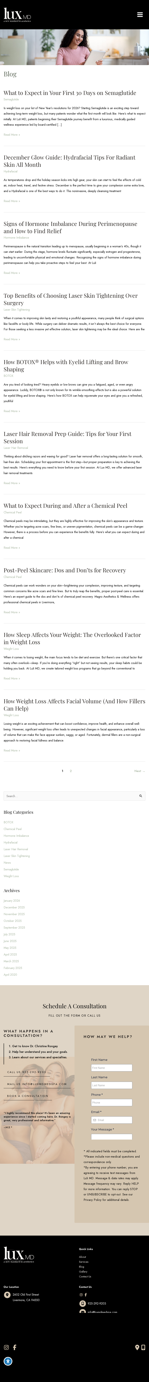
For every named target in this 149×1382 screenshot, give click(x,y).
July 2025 (9, 934)
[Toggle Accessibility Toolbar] (8, 1361)
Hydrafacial (11, 171)
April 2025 (10, 954)
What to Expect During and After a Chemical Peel (65, 505)
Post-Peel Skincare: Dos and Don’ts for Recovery (65, 570)
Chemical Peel (13, 512)
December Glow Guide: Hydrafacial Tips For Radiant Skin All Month (69, 160)
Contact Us (85, 1276)
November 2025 (14, 914)
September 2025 (14, 927)
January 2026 (12, 900)
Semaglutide (11, 99)
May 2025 (10, 948)
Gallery (83, 1271)
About (82, 1257)
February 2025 (13, 968)
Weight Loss (11, 649)
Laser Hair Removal (16, 448)
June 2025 (10, 941)
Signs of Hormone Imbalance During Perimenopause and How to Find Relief (70, 227)
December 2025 (14, 907)
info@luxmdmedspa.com (102, 1312)
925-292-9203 (97, 1303)
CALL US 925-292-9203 (26, 1072)
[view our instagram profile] (81, 1295)
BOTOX (8, 376)
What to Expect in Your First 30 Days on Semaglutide (70, 92)
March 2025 (11, 961)
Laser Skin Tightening (17, 309)
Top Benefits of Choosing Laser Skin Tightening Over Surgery (71, 299)
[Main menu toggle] (139, 14)
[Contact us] (137, 1347)
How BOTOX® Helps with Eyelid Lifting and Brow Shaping (66, 365)
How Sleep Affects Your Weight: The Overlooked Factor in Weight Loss (72, 638)
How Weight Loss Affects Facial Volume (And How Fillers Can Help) (74, 704)
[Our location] (143, 1347)
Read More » (12, 134)
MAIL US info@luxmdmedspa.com (37, 1084)
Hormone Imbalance (16, 237)
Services (83, 1262)
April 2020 (10, 974)
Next (139, 771)
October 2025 (13, 921)
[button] (27, 1072)
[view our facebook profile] (86, 1295)
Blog (81, 1267)
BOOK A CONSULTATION (27, 1096)
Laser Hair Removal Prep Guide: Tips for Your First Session (67, 437)
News (7, 862)
